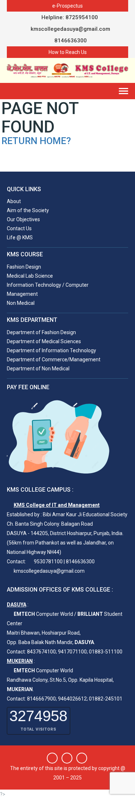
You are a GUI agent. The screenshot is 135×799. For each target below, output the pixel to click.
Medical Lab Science (30, 276)
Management (22, 294)
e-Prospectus (67, 6)
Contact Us (19, 228)
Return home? (36, 140)
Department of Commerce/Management (53, 359)
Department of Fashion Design (41, 332)
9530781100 (48, 561)
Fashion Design (24, 267)
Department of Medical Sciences (44, 341)
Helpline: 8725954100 (69, 17)
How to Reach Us (68, 52)
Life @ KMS (20, 237)
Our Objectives (23, 219)
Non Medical (21, 303)
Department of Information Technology (51, 350)
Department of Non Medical (38, 368)
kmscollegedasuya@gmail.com (69, 29)
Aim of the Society (28, 210)
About (14, 201)
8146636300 (70, 40)
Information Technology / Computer (48, 285)
